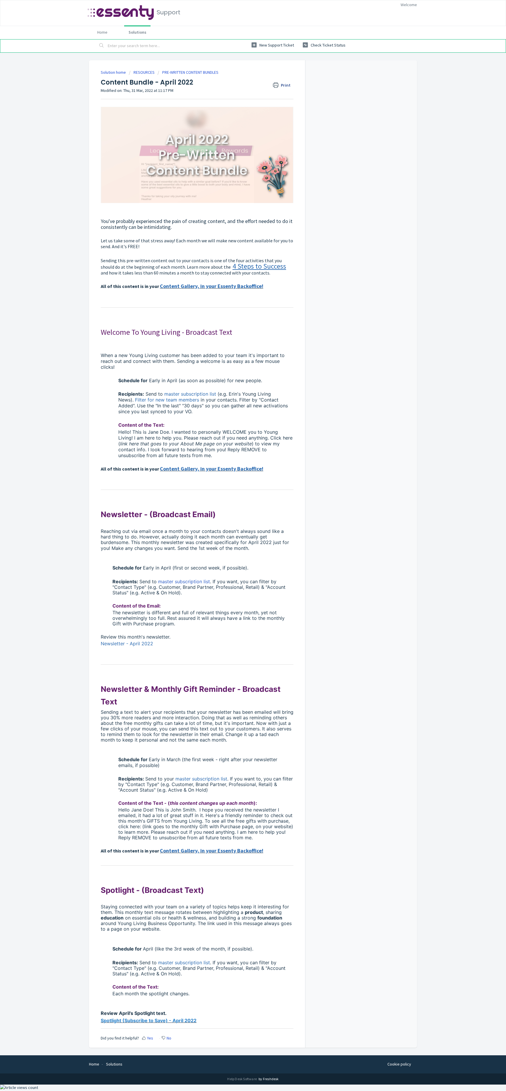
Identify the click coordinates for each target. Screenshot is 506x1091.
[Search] (101, 46)
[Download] (242, 484)
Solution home (114, 72)
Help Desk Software (242, 1079)
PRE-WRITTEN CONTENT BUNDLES (190, 72)
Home (102, 32)
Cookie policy (399, 1064)
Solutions (137, 32)
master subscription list (184, 581)
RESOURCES (144, 72)
